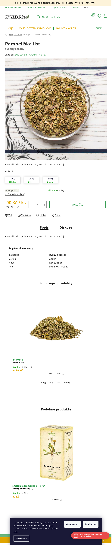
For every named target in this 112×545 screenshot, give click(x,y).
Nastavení (21, 538)
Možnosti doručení (14, 194)
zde (15, 531)
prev (7, 345)
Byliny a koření (57, 254)
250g (50, 382)
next (105, 345)
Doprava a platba (59, 7)
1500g (67, 382)
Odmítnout (72, 524)
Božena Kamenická (13, 7)
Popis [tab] (44, 227)
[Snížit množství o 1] (31, 204)
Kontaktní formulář (37, 7)
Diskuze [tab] (65, 227)
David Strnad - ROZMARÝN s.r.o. (29, 54)
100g (43, 382)
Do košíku (77, 204)
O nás (76, 7)
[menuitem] (10, 29)
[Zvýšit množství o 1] (44, 204)
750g (58, 382)
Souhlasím (90, 524)
